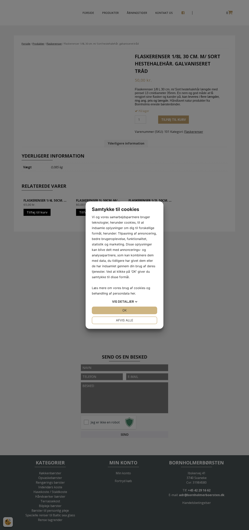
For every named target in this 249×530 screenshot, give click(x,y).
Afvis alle (124, 320)
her (133, 293)
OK (124, 310)
